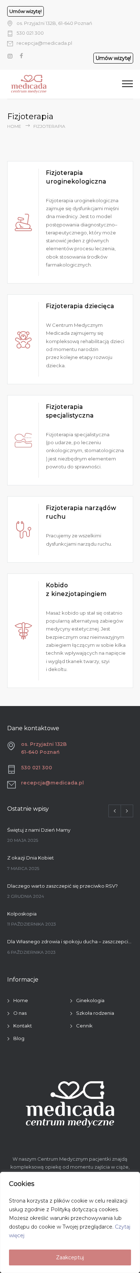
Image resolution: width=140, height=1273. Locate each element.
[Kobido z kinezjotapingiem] (23, 630)
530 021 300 (30, 33)
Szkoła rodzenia (95, 1013)
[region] (70, 1222)
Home (14, 126)
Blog (18, 1038)
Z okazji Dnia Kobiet (30, 858)
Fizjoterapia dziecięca (80, 306)
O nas (20, 1013)
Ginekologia (90, 1000)
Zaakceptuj (70, 1257)
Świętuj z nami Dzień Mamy (38, 830)
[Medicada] (55, 84)
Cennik (84, 1026)
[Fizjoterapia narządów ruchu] (23, 529)
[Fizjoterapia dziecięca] (23, 339)
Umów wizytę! (25, 11)
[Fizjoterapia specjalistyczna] (23, 440)
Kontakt (22, 1026)
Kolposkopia (22, 914)
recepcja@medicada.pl (44, 43)
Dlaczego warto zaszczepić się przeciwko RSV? (62, 886)
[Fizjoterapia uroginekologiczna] (23, 222)
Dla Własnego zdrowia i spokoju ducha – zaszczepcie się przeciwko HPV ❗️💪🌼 (70, 941)
